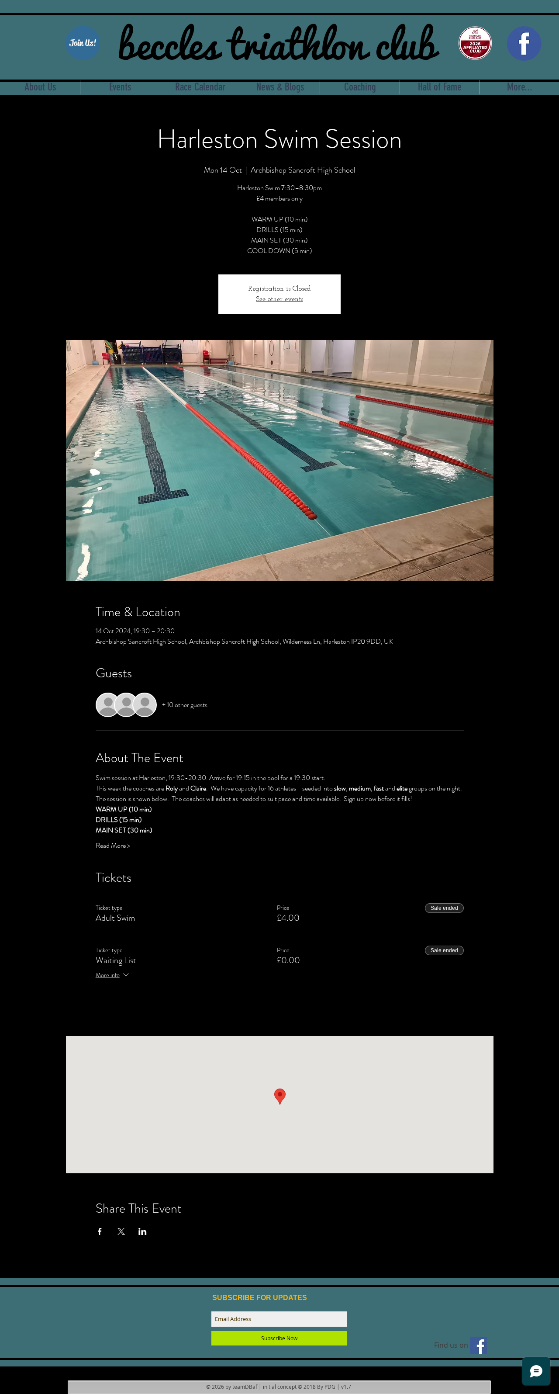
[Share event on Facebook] (100, 1231)
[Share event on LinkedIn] (142, 1231)
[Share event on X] (121, 1231)
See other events (279, 299)
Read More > (113, 845)
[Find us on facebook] (478, 1345)
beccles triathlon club (276, 41)
